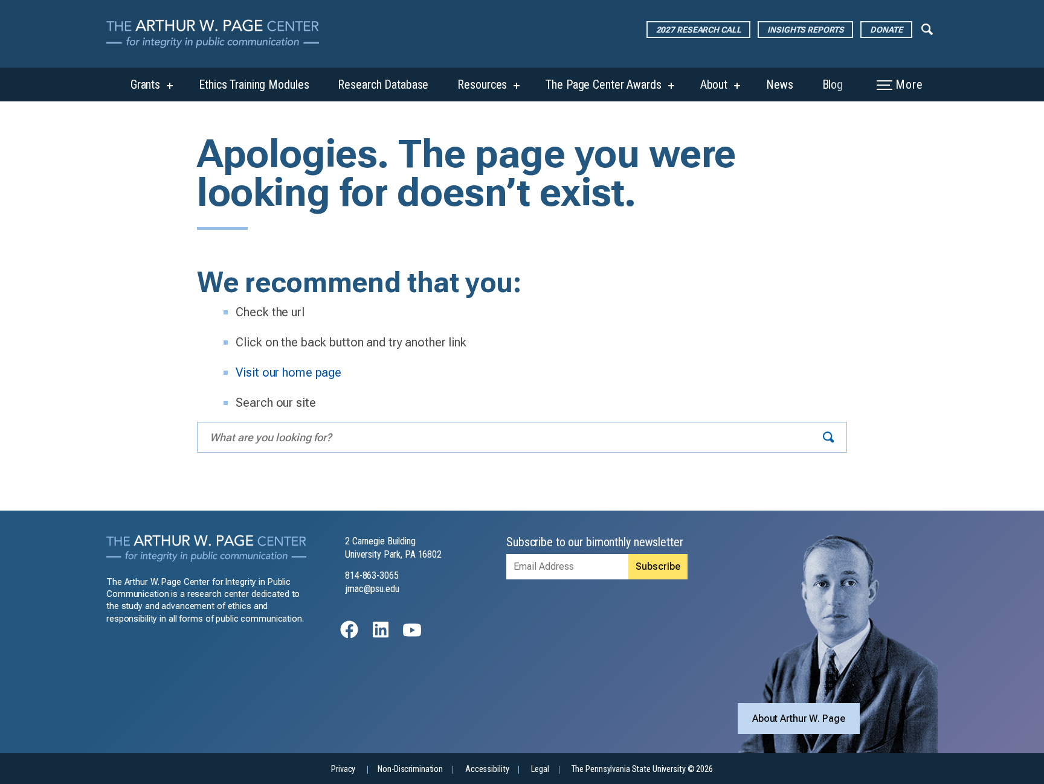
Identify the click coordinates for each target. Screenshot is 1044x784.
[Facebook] (349, 635)
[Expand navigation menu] (927, 28)
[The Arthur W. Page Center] (217, 33)
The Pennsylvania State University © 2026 (642, 769)
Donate (886, 29)
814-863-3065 (372, 575)
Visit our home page (288, 372)
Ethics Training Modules (254, 84)
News (779, 84)
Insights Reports (805, 29)
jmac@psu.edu (372, 588)
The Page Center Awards (603, 84)
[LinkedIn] (380, 635)
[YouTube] (412, 635)
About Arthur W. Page (798, 718)
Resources (482, 84)
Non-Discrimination (410, 769)
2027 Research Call (698, 29)
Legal (540, 769)
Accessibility (487, 769)
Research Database (383, 84)
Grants (145, 84)
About (713, 84)
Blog (832, 84)
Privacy (343, 769)
